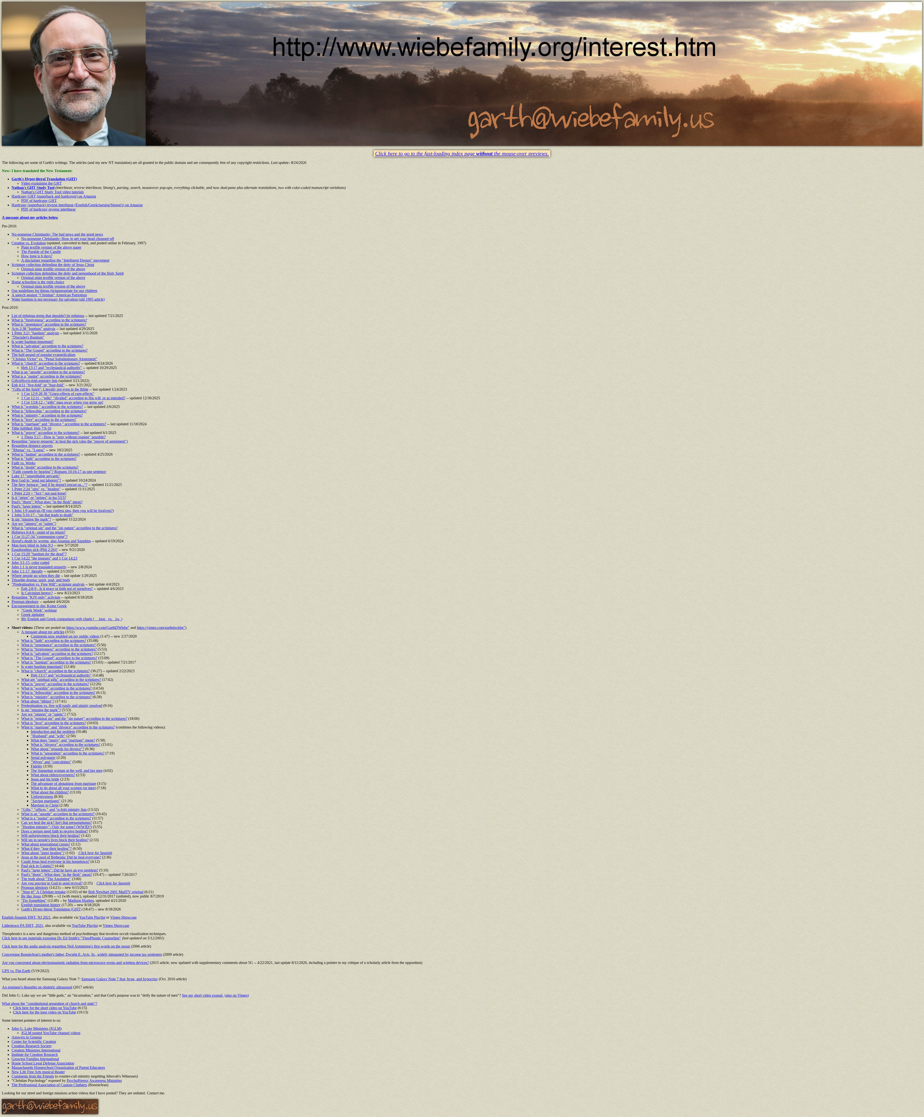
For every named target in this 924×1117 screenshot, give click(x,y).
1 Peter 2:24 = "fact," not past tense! (39, 493)
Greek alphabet (32, 615)
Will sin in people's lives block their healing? (55, 840)
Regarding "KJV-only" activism (36, 597)
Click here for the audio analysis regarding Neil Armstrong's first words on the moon (66, 946)
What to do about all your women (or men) (63, 788)
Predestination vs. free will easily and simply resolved (61, 706)
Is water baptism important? (32, 342)
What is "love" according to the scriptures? (44, 420)
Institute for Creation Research (35, 1054)
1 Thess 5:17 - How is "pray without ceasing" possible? (63, 437)
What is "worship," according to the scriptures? (47, 407)
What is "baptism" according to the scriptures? (56, 662)
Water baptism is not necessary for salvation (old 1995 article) (58, 299)
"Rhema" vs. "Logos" (28, 450)
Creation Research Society (32, 1046)
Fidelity (36, 766)
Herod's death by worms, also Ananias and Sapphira (51, 541)
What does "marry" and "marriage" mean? (63, 740)
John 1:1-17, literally (27, 571)
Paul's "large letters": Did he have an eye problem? (59, 870)
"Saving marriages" (45, 801)
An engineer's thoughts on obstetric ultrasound (37, 987)
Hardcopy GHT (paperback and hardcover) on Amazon (54, 196)
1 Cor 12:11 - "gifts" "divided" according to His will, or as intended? (73, 398)
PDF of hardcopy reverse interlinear (48, 209)
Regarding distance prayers (32, 446)
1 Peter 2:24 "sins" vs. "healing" (36, 489)
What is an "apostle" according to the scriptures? (48, 372)
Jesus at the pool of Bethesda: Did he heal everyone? (61, 857)
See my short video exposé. (203, 995)
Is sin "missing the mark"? (31, 519)
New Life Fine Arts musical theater (38, 1072)
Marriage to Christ (44, 805)
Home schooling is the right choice (38, 282)
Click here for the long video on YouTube (44, 1012)
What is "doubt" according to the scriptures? (45, 467)
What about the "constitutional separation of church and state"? (49, 1003)
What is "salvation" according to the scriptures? (47, 346)
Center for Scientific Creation (34, 1042)
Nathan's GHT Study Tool (33, 188)
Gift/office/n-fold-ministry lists (35, 381)
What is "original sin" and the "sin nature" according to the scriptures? (65, 528)
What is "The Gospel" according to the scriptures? (50, 350)
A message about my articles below (30, 217)
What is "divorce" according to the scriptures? (65, 745)
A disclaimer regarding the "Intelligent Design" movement (65, 260)
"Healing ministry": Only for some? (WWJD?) (56, 827)
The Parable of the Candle (41, 252)
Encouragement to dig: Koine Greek (39, 606)
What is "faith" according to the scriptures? (44, 459)
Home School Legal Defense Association (43, 1063)
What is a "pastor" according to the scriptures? (47, 376)
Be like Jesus (31, 896)
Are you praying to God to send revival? (52, 883)
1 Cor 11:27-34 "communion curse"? (40, 537)
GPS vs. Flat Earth (16, 971)
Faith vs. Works (23, 463)
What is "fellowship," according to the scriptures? (49, 411)
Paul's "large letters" (27, 506)
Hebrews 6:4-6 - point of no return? (38, 532)
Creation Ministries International (36, 1050)
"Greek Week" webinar (39, 610)
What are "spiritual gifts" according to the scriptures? (61, 680)
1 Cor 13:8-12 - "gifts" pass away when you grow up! (62, 402)
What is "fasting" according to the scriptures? (46, 454)
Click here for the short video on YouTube (45, 1008)
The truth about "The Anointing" (46, 879)
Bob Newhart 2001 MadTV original (115, 892)
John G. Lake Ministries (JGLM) (37, 1029)
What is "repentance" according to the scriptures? (49, 324)
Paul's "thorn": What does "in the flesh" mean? (47, 502)
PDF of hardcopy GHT (39, 201)
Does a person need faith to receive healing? (54, 831)
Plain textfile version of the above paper (51, 247)
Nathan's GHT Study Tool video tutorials (52, 192)
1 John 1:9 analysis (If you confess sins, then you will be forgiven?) (63, 511)
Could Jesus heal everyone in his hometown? (55, 861)
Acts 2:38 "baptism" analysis (33, 329)
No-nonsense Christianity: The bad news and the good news (57, 234)
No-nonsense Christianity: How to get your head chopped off (67, 239)
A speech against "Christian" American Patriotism (49, 295)
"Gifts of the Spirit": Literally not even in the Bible (50, 389)
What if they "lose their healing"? (46, 848)
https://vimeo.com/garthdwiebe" (161, 628)
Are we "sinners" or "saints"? (34, 524)
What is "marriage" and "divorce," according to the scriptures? (59, 424)
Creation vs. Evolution (29, 243)
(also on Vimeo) (237, 995)
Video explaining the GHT (41, 183)
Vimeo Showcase (123, 917)
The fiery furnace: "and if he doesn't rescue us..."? (49, 485)
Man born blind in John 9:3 (32, 545)
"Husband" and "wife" (48, 736)
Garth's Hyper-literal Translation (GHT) (44, 179)
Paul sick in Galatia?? (37, 866)
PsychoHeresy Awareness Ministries (94, 1080)
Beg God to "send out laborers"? (36, 480)
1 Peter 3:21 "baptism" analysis (35, 333)
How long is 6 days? (36, 256)
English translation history (41, 905)
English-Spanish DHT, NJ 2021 (26, 917)
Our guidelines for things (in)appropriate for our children (54, 291)
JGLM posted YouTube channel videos (50, 1033)
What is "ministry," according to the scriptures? (47, 415)
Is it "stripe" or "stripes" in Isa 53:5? (39, 498)
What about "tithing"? (37, 701)
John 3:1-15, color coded (30, 563)
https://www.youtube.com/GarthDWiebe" (97, 628)
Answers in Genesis (27, 1037)
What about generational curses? (45, 844)
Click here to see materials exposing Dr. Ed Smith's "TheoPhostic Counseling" (61, 938)
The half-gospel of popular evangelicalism (43, 355)
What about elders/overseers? (53, 775)
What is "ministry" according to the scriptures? (56, 697)
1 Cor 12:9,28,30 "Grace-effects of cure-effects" (57, 394)
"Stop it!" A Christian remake (43, 892)
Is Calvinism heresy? (37, 593)
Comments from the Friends (33, 1076)
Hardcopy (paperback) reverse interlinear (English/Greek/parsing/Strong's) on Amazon (77, 205)
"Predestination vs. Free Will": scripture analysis (48, 584)
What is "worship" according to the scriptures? (56, 688)
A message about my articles (42, 632)
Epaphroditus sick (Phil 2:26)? (35, 550)
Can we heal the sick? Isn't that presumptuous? (56, 822)
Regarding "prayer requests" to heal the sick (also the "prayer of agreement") (70, 441)
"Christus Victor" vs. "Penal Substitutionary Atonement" (54, 359)
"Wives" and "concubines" (51, 762)
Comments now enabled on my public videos (65, 636)
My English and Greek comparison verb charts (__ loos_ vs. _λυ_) (71, 619)
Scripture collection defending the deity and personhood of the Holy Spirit (68, 273)
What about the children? (50, 792)
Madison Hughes (81, 900)
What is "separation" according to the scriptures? (67, 753)
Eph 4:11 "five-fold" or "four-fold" (38, 385)
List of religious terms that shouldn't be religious (48, 316)
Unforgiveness (42, 796)
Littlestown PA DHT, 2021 (22, 925)
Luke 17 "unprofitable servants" (36, 476)
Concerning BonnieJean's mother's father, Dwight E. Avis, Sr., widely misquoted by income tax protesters (82, 954)
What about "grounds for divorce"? (57, 749)
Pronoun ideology (25, 602)
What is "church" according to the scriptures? (46, 363)
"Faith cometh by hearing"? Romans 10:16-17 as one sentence (59, 472)
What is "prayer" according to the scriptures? (45, 433)
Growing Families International (35, 1059)
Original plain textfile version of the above (53, 269)
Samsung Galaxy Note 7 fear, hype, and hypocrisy (119, 979)
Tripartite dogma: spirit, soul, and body (41, 580)
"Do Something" (34, 900)
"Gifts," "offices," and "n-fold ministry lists (54, 809)
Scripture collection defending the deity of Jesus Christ (53, 265)
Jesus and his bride (45, 779)
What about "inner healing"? (42, 853)
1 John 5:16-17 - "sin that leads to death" (42, 515)
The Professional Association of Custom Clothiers (49, 1085)
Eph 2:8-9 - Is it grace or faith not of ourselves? (57, 589)
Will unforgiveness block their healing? (50, 835)
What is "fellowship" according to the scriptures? (58, 693)
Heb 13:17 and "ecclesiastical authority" (51, 368)
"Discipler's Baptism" (28, 337)
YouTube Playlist (92, 917)
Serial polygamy (43, 757)
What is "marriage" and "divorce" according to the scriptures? (68, 727)
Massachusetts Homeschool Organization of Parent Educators (58, 1067)
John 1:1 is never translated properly (39, 567)
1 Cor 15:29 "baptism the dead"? (39, 554)
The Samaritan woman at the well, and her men (67, 770)
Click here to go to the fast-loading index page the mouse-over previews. (462, 153)
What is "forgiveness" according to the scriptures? (49, 320)
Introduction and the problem (53, 732)
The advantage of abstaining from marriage (63, 783)
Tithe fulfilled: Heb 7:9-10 (31, 428)
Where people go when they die (36, 576)
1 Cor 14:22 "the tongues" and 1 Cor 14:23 (44, 558)
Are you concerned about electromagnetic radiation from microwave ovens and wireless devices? (75, 963)
